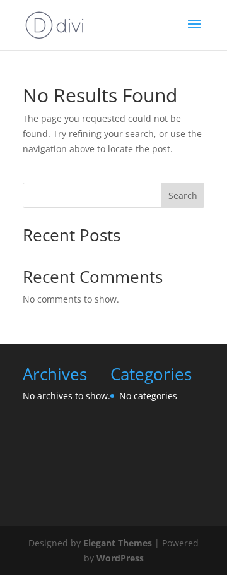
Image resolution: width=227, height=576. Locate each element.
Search (182, 195)
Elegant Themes (117, 543)
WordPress (120, 558)
